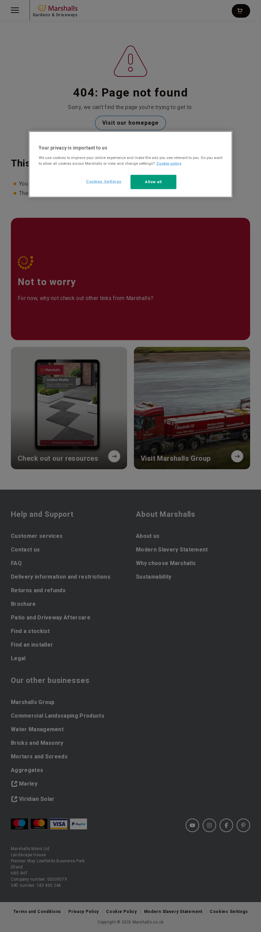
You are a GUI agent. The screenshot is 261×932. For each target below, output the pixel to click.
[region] (130, 164)
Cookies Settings (103, 181)
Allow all (153, 181)
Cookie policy (168, 163)
